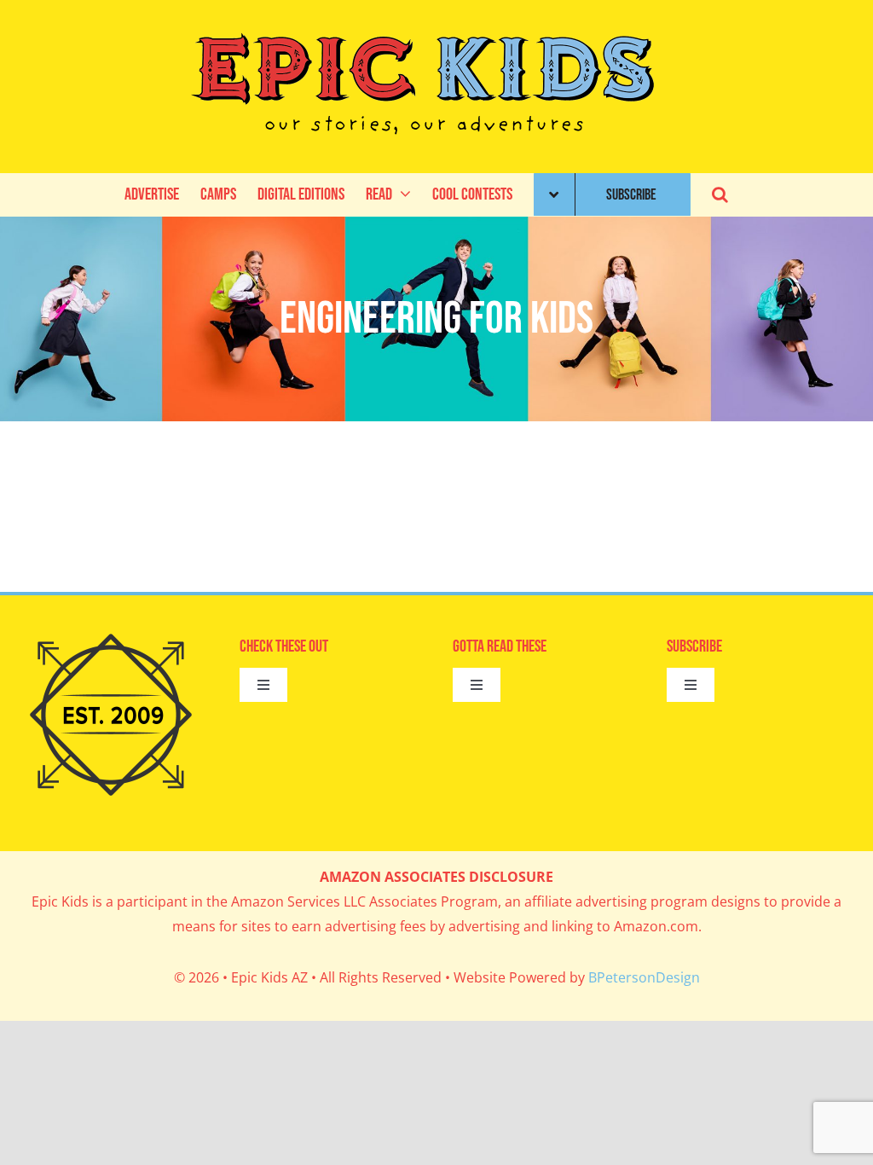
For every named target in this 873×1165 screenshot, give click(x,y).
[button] (720, 194)
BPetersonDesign (644, 977)
